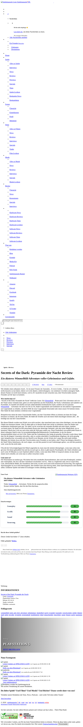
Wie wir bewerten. (11, 493)
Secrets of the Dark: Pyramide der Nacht (14, 594)
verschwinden (67, 613)
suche (73, 615)
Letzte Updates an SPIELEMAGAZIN (16, 664)
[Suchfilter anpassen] (2, 323)
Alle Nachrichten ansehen (18, 37)
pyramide (52, 613)
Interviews (10, 344)
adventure (23, 613)
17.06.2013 (35, 384)
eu (33, 702)
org (27, 702)
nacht (46, 613)
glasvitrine (57, 615)
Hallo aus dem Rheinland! (12, 668)
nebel (6, 615)
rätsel (42, 615)
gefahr (74, 613)
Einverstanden (63, 724)
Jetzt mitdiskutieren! (9, 682)
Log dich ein (18, 32)
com (22, 702)
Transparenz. (31, 493)
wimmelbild (5, 613)
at (1, 617)
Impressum (23, 704)
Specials (9, 346)
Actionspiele (10, 596)
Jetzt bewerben (6, 698)
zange (63, 615)
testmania (43, 702)
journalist (58, 613)
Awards (10, 704)
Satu (43, 384)
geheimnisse (32, 613)
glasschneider (48, 615)
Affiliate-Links (16, 549)
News (9, 338)
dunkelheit (40, 613)
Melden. (14, 541)
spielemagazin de (13, 702)
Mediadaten (4, 704)
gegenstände (26, 615)
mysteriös (18, 615)
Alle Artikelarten (11, 332)
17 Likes (49, 384)
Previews (10, 342)
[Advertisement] (41, 356)
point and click (15, 613)
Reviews (10, 340)
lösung (68, 615)
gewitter (11, 615)
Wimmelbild (49, 401)
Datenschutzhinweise (50, 724)
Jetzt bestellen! (11, 649)
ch (36, 702)
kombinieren (35, 615)
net (30, 702)
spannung (79, 615)
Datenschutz (16, 704)
